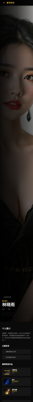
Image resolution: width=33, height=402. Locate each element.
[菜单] (29, 3)
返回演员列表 (7, 297)
